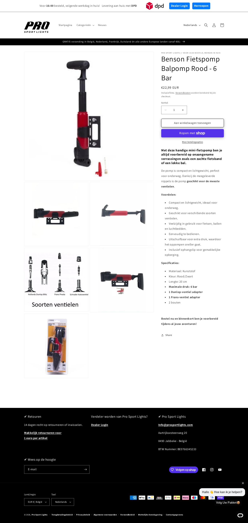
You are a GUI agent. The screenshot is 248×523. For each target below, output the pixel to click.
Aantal (164, 102)
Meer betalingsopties (192, 141)
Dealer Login (179, 6)
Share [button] (168, 335)
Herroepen (201, 6)
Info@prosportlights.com (175, 425)
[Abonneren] (85, 469)
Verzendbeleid (127, 514)
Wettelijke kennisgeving (150, 514)
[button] (85, 25)
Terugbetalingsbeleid (62, 514)
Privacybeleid (83, 514)
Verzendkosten (183, 92)
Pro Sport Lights (40, 514)
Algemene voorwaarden (105, 514)
